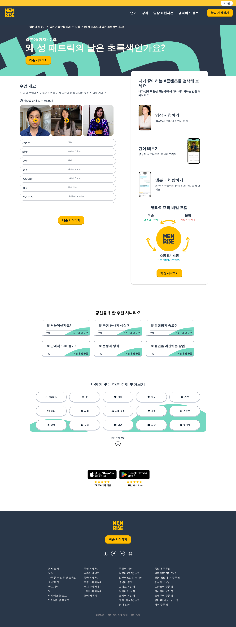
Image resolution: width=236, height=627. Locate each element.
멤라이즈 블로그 (190, 13)
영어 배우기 (90, 595)
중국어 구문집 (162, 582)
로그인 (226, 3)
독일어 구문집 (162, 568)
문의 (50, 573)
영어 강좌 (124, 604)
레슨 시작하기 (38, 60)
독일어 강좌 (125, 568)
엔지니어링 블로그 (58, 600)
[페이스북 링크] (105, 553)
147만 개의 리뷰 (134, 485)
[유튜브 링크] (122, 553)
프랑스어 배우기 (93, 582)
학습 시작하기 (220, 12)
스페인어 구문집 (163, 595)
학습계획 (53, 586)
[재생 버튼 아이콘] (35, 120)
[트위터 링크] (113, 553)
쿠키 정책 (135, 615)
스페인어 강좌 (127, 595)
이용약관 (100, 615)
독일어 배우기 (92, 568)
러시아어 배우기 (93, 586)
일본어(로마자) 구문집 (167, 577)
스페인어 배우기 (93, 591)
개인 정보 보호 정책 (118, 615)
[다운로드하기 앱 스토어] (102, 474)
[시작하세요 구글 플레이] (134, 474)
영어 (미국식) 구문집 (166, 600)
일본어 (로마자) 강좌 (130, 577)
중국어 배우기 (92, 577)
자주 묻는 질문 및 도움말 (62, 577)
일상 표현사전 (163, 13)
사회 (77, 26)
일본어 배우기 (37, 26)
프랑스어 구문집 (163, 586)
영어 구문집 (161, 604)
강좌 (145, 13)
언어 (133, 13)
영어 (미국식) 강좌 (129, 600)
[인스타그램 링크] (130, 553)
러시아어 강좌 (127, 591)
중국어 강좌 (125, 582)
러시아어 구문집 (163, 591)
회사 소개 (53, 568)
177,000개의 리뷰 (102, 485)
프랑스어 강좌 (127, 586)
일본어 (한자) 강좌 (60, 26)
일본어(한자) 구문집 (165, 573)
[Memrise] (9, 12)
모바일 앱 (53, 582)
